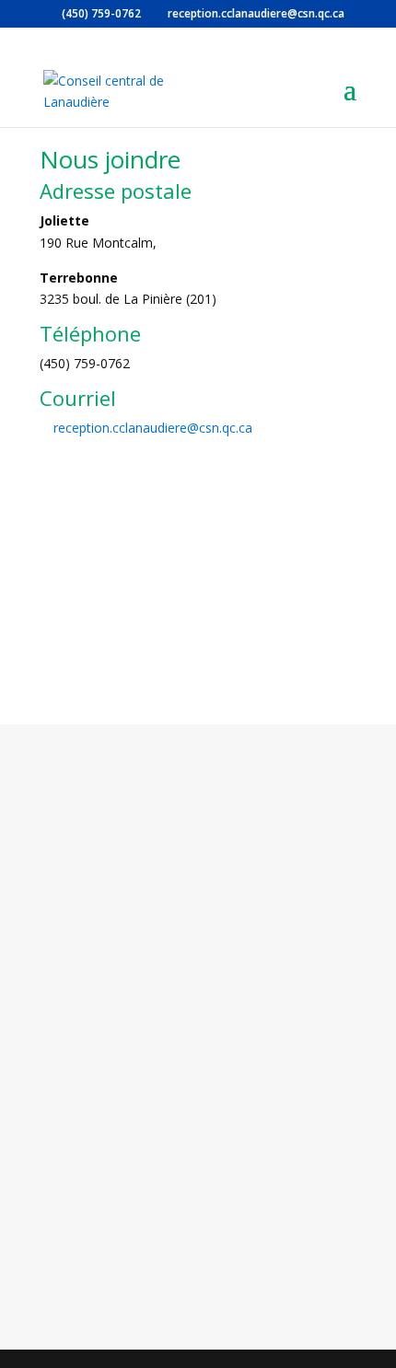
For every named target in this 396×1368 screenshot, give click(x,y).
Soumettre (276, 1251)
